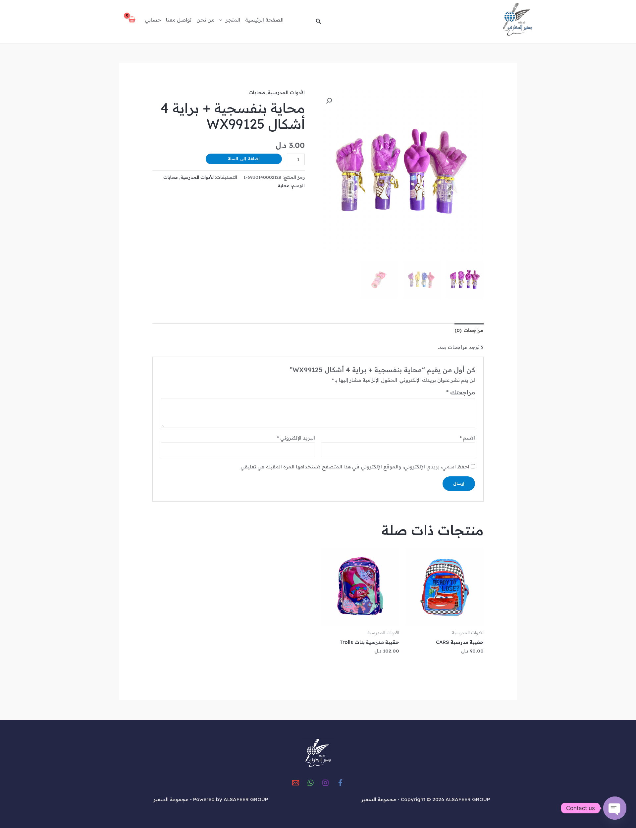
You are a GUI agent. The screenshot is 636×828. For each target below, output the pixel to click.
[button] (318, 21)
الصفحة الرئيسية (264, 20)
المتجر (233, 20)
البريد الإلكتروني (296, 438)
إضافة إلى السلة (244, 158)
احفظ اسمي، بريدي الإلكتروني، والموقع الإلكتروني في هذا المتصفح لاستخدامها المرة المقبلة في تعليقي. (354, 466)
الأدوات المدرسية (286, 92)
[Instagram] (325, 783)
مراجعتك (460, 392)
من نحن (205, 20)
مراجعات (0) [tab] (469, 330)
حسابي (153, 20)
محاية (284, 185)
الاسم (467, 438)
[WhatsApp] (310, 783)
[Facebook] (340, 783)
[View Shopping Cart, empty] (132, 20)
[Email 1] (296, 783)
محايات (256, 92)
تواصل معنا (178, 20)
